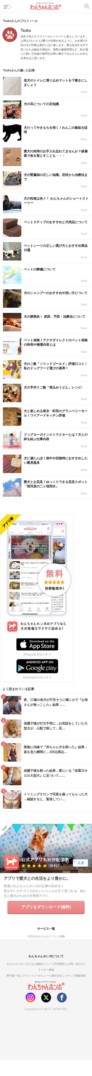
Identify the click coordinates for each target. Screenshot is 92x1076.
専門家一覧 (13, 975)
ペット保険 (58, 936)
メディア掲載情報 (75, 975)
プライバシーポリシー (35, 975)
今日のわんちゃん (38, 936)
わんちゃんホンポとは (20, 963)
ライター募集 (46, 969)
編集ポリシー (44, 963)
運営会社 (56, 975)
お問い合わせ (75, 963)
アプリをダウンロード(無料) (46, 907)
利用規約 (59, 963)
